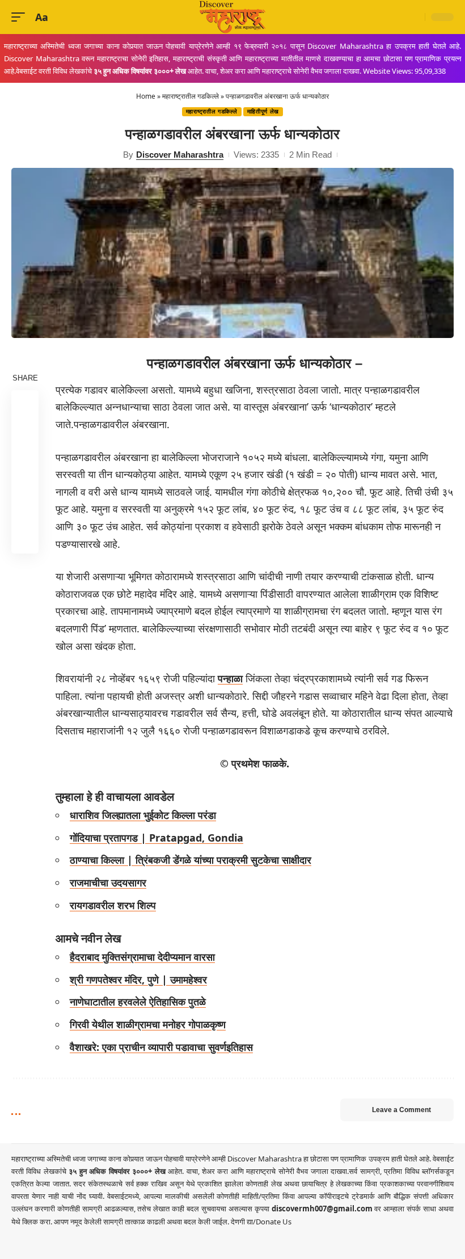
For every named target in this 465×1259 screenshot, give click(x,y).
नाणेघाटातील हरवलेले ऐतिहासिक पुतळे (138, 1001)
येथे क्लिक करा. (32, 1221)
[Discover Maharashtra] (232, 17)
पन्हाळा (230, 678)
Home (145, 96)
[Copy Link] (25, 512)
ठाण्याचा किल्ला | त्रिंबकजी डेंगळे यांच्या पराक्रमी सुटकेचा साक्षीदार (190, 860)
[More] (25, 540)
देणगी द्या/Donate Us (261, 1221)
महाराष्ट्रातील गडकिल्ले (190, 96)
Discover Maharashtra (179, 154)
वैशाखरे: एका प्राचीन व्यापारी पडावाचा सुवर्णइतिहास (161, 1047)
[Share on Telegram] (25, 485)
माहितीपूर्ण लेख (263, 111)
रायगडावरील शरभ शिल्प (113, 905)
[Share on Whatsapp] (25, 458)
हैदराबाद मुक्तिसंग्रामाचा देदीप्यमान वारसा (142, 957)
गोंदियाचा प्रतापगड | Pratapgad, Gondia (156, 837)
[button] (21, 17)
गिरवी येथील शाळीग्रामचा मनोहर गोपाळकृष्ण (148, 1024)
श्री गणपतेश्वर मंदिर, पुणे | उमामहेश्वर (138, 979)
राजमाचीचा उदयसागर (108, 882)
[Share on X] (25, 431)
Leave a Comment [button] (401, 1110)
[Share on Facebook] (25, 403)
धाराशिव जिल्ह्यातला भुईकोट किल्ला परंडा (143, 815)
